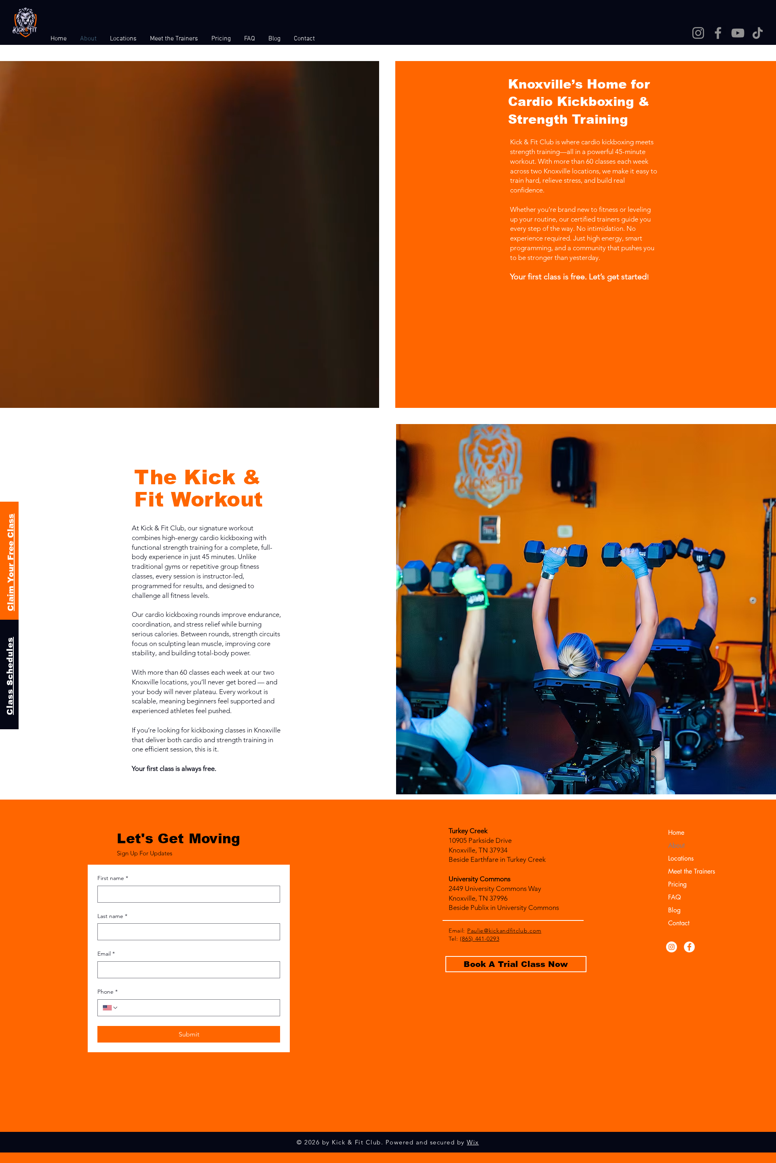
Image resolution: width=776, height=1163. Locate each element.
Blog (674, 910)
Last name (112, 916)
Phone (107, 991)
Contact (679, 923)
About (676, 845)
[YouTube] (738, 33)
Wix (473, 1142)
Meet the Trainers (689, 871)
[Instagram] (698, 33)
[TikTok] (757, 33)
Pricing (677, 884)
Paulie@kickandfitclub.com (504, 930)
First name (112, 878)
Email (106, 953)
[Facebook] (718, 33)
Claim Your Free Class (10, 562)
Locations (681, 858)
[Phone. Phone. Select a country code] (110, 1008)
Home (676, 832)
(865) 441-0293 (479, 938)
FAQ (674, 897)
